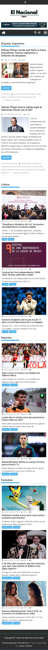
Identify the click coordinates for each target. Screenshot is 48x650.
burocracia (18, 94)
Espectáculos (7, 527)
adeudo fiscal (26, 163)
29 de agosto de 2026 (11, 370)
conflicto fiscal (37, 167)
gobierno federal (7, 170)
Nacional (6, 163)
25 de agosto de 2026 (11, 269)
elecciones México (29, 94)
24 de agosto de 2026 (11, 316)
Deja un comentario (13, 100)
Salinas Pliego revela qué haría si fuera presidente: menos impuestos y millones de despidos (23, 52)
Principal (6, 94)
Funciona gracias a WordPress (15, 642)
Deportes (6, 385)
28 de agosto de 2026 (11, 221)
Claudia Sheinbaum (24, 167)
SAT (34, 97)
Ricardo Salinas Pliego (24, 97)
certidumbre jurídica (8, 167)
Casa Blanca (36, 163)
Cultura (11, 239)
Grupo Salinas (20, 170)
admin (23, 60)
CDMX (5, 239)
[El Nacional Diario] (3, 32)
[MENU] (45, 32)
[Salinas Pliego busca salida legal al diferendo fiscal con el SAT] (15, 118)
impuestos (11, 97)
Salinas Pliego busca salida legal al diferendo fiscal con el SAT (21, 108)
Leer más (6, 88)
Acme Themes (25, 646)
